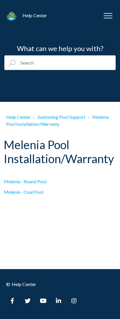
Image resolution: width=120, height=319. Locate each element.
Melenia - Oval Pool (23, 192)
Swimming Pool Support (61, 117)
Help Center (18, 117)
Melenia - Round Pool (25, 181)
